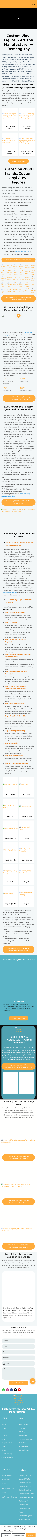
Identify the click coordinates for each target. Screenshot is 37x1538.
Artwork (4, 1432)
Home (3, 1424)
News (3, 1450)
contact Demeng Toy (22, 251)
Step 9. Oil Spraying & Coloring (10, 882)
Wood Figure (23, 1446)
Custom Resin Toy (25, 1483)
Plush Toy (22, 1443)
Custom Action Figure (26, 1494)
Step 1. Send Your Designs (10, 794)
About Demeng (6, 1454)
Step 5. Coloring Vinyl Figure (10, 838)
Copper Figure (24, 1450)
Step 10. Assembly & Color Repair (26, 882)
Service (4, 1439)
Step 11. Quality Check (10, 904)
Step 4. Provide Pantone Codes (26, 816)
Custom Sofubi (24, 1504)
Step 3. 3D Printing (10, 816)
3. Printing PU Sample (10, 152)
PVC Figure (23, 1432)
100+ (5, 388)
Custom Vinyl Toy (25, 1475)
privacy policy (8, 1531)
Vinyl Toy (22, 1428)
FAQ (3, 1446)
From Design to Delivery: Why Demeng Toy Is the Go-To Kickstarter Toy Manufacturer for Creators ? (18, 1309)
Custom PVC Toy (25, 1479)
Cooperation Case (7, 1443)
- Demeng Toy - (19, 26)
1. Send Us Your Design (10, 127)
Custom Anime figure (26, 1497)
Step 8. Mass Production (26, 860)
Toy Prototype (23, 1424)
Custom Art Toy (24, 1501)
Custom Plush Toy (25, 1486)
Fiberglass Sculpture (26, 1439)
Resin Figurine (24, 1435)
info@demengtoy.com (9, 1497)
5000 (22, 379)
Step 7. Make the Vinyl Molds (10, 860)
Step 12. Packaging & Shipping (26, 904)
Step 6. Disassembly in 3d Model (27, 838)
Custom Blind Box (25, 1490)
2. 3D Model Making (27, 127)
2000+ (23, 388)
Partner (4, 1428)
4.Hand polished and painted (27, 152)
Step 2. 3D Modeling (26, 794)
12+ (4, 379)
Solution (4, 1435)
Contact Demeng (7, 1457)
